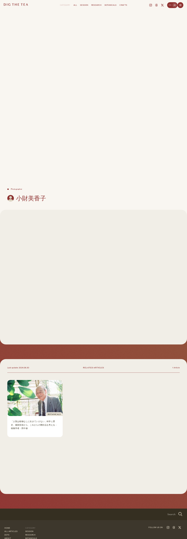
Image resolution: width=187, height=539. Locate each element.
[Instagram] (151, 5)
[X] (162, 5)
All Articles (11, 531)
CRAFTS (123, 5)
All (75, 5)
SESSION (84, 5)
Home (7, 528)
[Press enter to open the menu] (180, 5)
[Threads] (156, 5)
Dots (6, 535)
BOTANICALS (110, 5)
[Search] (180, 514)
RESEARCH (96, 5)
